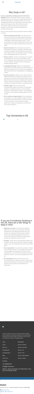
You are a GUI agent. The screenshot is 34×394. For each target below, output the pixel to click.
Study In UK (21, 350)
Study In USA (21, 353)
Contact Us (5, 358)
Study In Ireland (22, 358)
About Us (4, 347)
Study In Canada (22, 344)
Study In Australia (22, 347)
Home (4, 344)
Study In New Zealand (23, 355)
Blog (3, 355)
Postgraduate (5, 350)
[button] (1, 119)
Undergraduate (6, 353)
